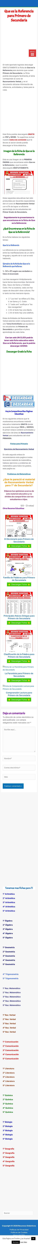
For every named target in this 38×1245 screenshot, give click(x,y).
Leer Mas (23, 1242)
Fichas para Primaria (19, 444)
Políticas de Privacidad (19, 1230)
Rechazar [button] (16, 1242)
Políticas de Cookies (19, 1232)
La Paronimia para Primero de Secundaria (19, 674)
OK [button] (33, 1238)
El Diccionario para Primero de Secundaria (19, 540)
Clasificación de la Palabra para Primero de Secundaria (19, 655)
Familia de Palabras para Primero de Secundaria (19, 578)
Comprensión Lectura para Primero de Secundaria (19, 694)
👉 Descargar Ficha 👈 (19, 546)
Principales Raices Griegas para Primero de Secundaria (19, 617)
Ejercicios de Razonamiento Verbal (19, 449)
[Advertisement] (19, 43)
